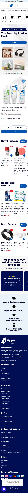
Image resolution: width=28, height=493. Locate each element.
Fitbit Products (4, 406)
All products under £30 (6, 416)
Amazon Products (5, 401)
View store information (8, 121)
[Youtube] (15, 488)
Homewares (23, 10)
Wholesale (3, 450)
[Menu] (1, 5)
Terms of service (5, 467)
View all (23, 141)
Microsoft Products (5, 396)
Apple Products (4, 388)
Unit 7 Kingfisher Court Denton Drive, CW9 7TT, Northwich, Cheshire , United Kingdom (12, 356)
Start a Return (4, 435)
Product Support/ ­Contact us (8, 437)
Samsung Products (5, 391)
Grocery (9, 10)
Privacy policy (4, 460)
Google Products (5, 403)
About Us (3, 445)
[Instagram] (13, 488)
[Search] (4, 5)
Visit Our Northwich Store (7, 447)
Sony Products (4, 393)
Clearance (3, 380)
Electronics (3, 10)
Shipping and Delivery (6, 432)
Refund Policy (4, 465)
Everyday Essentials (5, 378)
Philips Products (5, 398)
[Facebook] (10, 488)
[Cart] (26, 5)
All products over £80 (6, 424)
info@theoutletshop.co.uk (10, 360)
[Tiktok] (18, 488)
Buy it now (14, 131)
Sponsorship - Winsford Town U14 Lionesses (11, 452)
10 (20, 103)
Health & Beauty (16, 10)
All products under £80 (6, 421)
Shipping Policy (4, 462)
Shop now (14, 42)
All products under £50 (6, 419)
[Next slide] (25, 160)
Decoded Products (5, 408)
